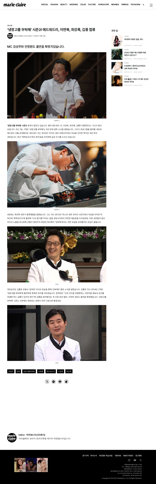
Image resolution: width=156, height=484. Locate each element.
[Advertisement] (56, 405)
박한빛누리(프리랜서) (25, 36)
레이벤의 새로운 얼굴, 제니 (133, 39)
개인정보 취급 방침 (105, 456)
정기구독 (85, 456)
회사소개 (93, 456)
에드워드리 (51, 371)
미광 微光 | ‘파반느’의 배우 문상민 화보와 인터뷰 (136, 80)
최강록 (68, 371)
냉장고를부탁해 (29, 371)
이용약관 (118, 456)
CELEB (9, 25)
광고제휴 (138, 456)
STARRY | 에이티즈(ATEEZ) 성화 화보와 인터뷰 (134, 67)
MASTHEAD (128, 456)
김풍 (18, 371)
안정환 (40, 371)
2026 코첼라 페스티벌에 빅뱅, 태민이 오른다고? (135, 54)
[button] (143, 4)
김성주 (10, 371)
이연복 (60, 371)
